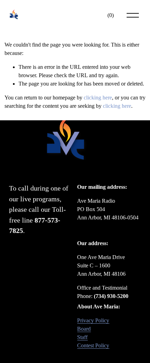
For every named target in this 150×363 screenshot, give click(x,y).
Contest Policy (93, 345)
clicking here (98, 97)
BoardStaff (84, 333)
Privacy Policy (93, 320)
